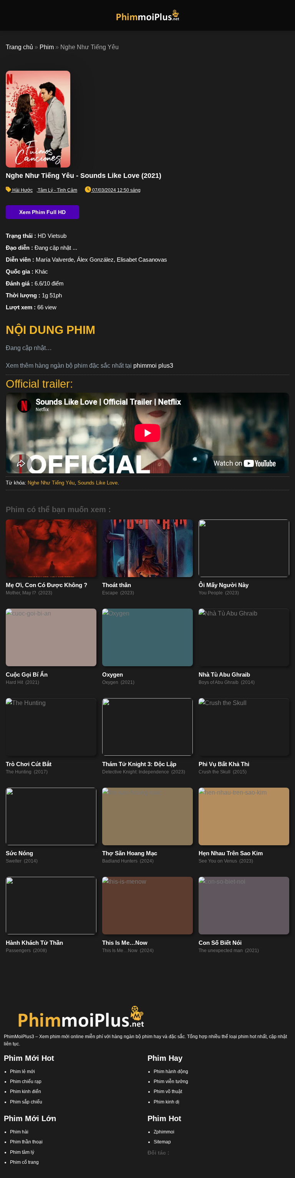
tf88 (151, 1163)
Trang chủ (19, 47)
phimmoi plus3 (153, 365)
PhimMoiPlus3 (19, 1036)
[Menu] (10, 15)
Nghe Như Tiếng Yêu (51, 483)
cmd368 (191, 1163)
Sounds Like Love (98, 483)
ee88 (260, 1163)
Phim (47, 47)
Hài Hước (22, 190)
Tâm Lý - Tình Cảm (57, 190)
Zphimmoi (164, 1132)
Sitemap (162, 1142)
